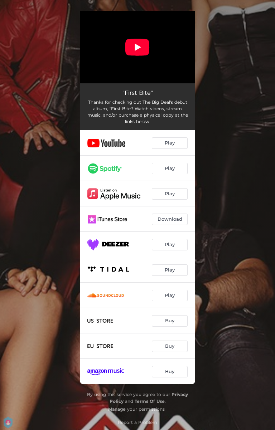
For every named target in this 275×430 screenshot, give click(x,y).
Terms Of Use (150, 401)
